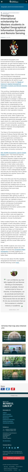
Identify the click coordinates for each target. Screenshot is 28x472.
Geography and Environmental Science (12, 7)
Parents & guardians (8, 421)
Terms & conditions (8, 470)
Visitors (5, 412)
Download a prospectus (13, 458)
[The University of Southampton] (14, 1)
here (17, 262)
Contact (15, 470)
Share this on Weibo (13, 389)
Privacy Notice (19, 466)
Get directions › (7, 440)
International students (8, 423)
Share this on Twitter (8, 389)
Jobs (19, 470)
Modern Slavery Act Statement (10, 468)
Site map (6, 466)
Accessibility (12, 466)
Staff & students (7, 414)
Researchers (6, 417)
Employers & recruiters (8, 419)
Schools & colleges (8, 416)
